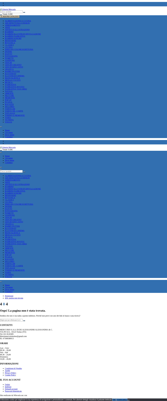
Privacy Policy (10, 373)
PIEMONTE (10, 98)
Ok (114, 400)
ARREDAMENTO (12, 25)
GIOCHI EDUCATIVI (14, 67)
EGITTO (8, 54)
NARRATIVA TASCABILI (16, 89)
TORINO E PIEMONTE (15, 115)
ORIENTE (9, 93)
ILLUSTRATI (10, 74)
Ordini (7, 385)
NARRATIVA (10, 85)
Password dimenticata (13, 391)
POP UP (8, 100)
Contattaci (9, 137)
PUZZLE (8, 102)
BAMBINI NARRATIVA (15, 36)
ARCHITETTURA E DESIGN (17, 23)
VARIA (8, 118)
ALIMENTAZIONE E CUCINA (18, 21)
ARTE (7, 27)
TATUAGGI (10, 113)
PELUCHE (9, 96)
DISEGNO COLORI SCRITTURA (19, 49)
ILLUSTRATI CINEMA (14, 76)
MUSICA (9, 82)
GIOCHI (8, 63)
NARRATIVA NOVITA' (15, 87)
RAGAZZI (9, 104)
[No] (129, 400)
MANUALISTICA (12, 78)
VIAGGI (8, 122)
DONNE (8, 52)
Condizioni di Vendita (13, 368)
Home (7, 130)
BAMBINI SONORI (13, 38)
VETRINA (9, 120)
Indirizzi (8, 387)
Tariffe (7, 371)
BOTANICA (10, 43)
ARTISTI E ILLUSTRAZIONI (17, 30)
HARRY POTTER (12, 71)
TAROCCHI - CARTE (14, 111)
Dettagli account (11, 389)
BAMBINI (9, 32)
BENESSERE (10, 41)
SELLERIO (9, 107)
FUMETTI (9, 58)
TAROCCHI (10, 109)
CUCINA (9, 47)
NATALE (9, 91)
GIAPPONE (10, 60)
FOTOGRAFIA (11, 56)
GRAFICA (9, 69)
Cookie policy (122, 400)
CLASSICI (9, 45)
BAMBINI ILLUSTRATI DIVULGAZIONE (23, 34)
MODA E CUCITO (13, 80)
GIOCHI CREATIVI (13, 65)
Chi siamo (9, 132)
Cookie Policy (10, 375)
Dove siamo (9, 135)
